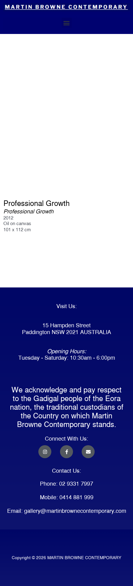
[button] (67, 23)
